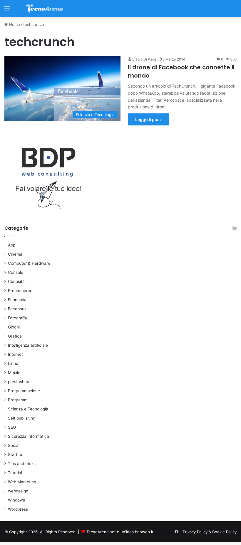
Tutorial (15, 472)
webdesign (18, 491)
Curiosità (16, 281)
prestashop (18, 381)
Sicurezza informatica (28, 436)
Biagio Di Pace (144, 59)
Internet (15, 354)
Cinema (15, 254)
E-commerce (20, 290)
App (11, 245)
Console (15, 272)
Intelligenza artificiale (28, 345)
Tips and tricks (22, 463)
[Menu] (7, 10)
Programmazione (24, 390)
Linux (13, 363)
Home (14, 24)
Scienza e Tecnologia (28, 409)
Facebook (17, 308)
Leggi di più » (148, 119)
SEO (12, 427)
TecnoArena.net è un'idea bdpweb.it (119, 531)
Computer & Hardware (29, 263)
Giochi (14, 327)
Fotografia (17, 318)
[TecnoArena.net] (44, 8)
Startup (15, 454)
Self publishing (21, 418)
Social (13, 445)
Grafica (15, 336)
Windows (16, 500)
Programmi (18, 400)
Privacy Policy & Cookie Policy (210, 531)
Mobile (14, 372)
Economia (17, 299)
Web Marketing (22, 481)
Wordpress (18, 509)
